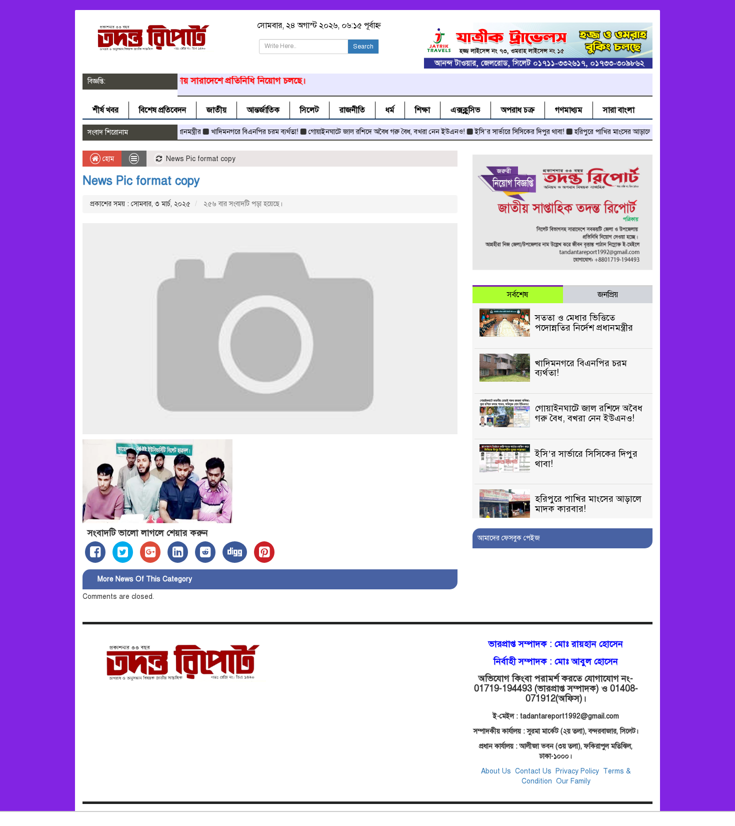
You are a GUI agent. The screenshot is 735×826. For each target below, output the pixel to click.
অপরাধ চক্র (517, 110)
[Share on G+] (150, 552)
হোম (107, 159)
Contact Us (534, 771)
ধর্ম (390, 110)
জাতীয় (216, 110)
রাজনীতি (352, 110)
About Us (496, 771)
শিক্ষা (422, 110)
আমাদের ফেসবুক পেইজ (509, 538)
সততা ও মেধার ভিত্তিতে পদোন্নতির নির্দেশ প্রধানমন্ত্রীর (584, 322)
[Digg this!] (234, 552)
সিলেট (309, 110)
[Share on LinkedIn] (178, 552)
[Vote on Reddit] (205, 552)
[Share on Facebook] (95, 552)
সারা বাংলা (618, 110)
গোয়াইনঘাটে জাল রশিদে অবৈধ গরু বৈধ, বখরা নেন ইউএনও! (368, 132)
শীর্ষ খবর (105, 110)
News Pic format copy (141, 180)
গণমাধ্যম (568, 110)
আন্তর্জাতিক (263, 110)
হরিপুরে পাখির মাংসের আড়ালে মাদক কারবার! (614, 132)
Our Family (573, 781)
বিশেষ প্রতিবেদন (162, 110)
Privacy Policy (577, 771)
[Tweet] (122, 552)
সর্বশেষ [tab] (517, 295)
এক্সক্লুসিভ (465, 110)
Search (363, 46)
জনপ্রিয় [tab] (608, 295)
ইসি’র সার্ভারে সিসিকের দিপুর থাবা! (501, 132)
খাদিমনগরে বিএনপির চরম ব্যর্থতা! (236, 132)
